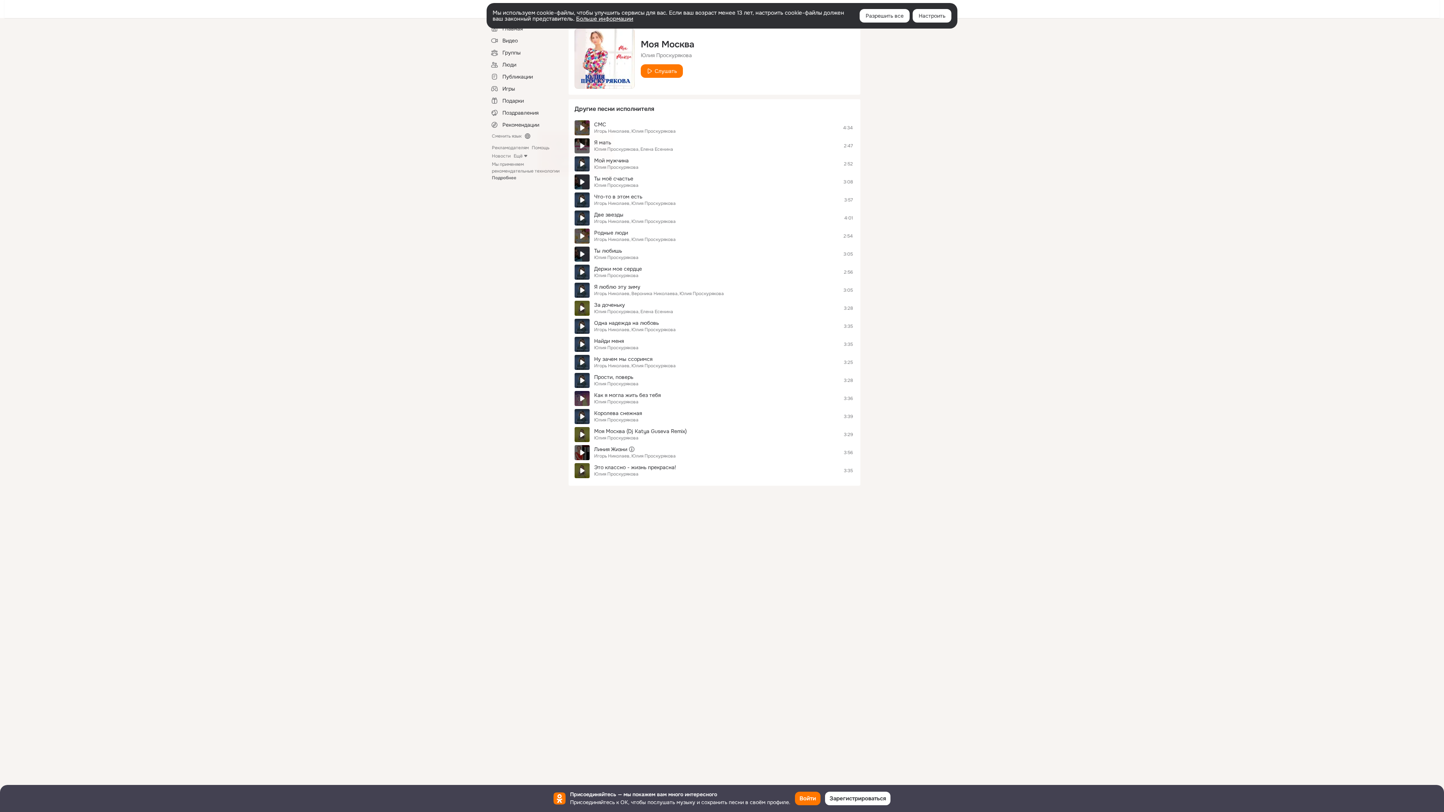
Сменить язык (507, 136)
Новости (501, 156)
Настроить (932, 15)
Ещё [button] (518, 156)
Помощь (540, 148)
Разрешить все (885, 15)
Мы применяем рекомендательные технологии (526, 171)
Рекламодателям (510, 148)
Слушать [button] (666, 71)
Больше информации (604, 19)
